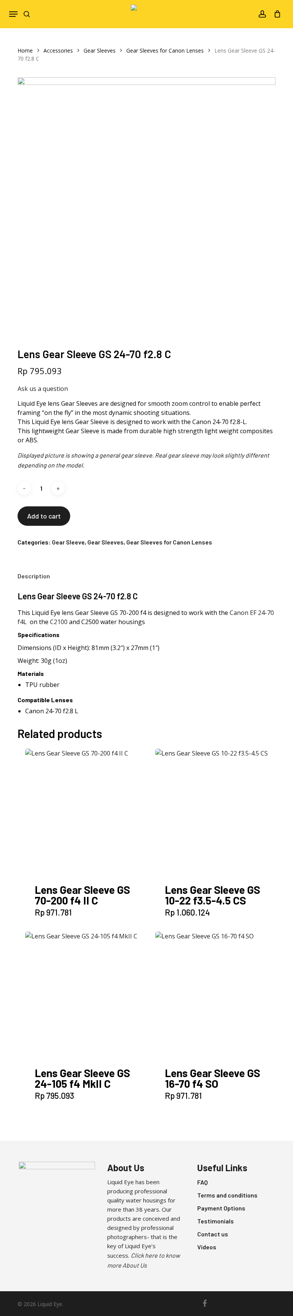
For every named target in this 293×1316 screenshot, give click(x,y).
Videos (206, 1246)
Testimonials (215, 1221)
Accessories (58, 50)
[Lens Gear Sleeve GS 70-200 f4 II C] (88, 812)
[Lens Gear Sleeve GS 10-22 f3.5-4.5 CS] (218, 812)
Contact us (212, 1234)
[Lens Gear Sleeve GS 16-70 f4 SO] (218, 995)
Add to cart (44, 516)
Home (25, 50)
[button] (13, 14)
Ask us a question (43, 388)
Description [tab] (34, 576)
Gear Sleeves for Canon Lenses (165, 50)
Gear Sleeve (68, 542)
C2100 (59, 622)
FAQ (202, 1182)
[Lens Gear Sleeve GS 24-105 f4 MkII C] (88, 995)
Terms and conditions (227, 1195)
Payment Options (221, 1208)
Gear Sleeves (100, 50)
